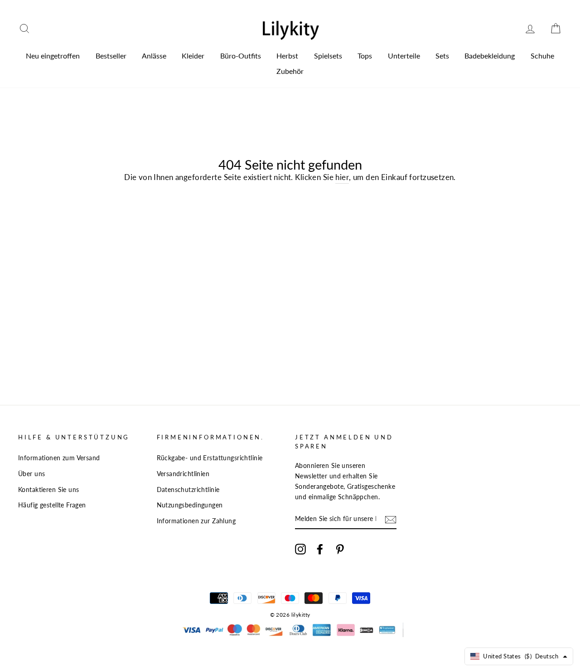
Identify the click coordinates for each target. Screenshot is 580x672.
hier (342, 177)
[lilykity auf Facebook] (319, 548)
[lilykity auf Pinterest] (339, 548)
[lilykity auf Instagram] (300, 548)
